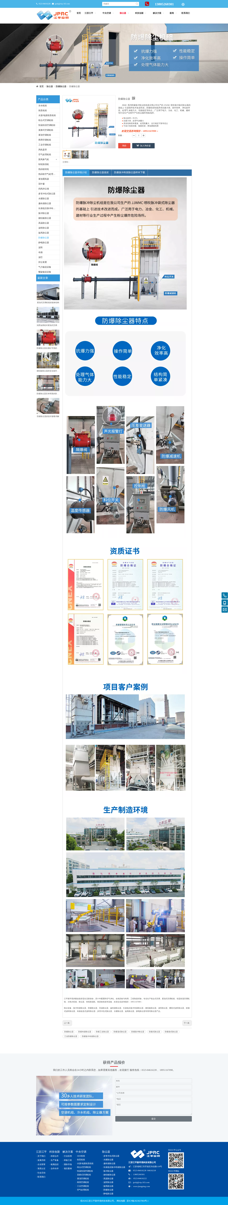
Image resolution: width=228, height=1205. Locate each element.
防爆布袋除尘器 (84, 1032)
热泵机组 (42, 110)
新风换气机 (43, 159)
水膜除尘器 (43, 198)
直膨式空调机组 (45, 130)
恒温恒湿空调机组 (46, 125)
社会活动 (41, 1173)
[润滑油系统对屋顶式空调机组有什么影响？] (48, 315)
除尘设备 (67, 1008)
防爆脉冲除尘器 (137, 1032)
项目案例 (68, 1168)
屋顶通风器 (43, 179)
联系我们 (41, 1177)
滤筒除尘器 (43, 228)
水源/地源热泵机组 (47, 115)
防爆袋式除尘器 (171, 1032)
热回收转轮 (43, 169)
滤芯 (40, 257)
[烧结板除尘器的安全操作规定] (48, 360)
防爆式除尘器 (154, 1032)
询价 (124, 146)
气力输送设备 (44, 267)
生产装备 (55, 1160)
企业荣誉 (41, 1164)
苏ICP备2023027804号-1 (137, 1201)
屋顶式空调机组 (168, 999)
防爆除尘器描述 (100, 172)
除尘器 (81, 1002)
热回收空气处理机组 (47, 174)
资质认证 (41, 1168)
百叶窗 (41, 184)
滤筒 (40, 247)
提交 (153, 1119)
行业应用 (68, 1156)
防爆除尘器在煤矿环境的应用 (48, 348)
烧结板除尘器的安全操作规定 (48, 371)
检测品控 (55, 1164)
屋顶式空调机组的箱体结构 (48, 303)
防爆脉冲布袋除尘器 (90, 1036)
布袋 (40, 252)
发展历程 (41, 1160)
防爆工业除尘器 (102, 1032)
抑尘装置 (42, 262)
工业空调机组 (44, 145)
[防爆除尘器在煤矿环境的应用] (48, 337)
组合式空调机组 (45, 120)
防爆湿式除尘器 (120, 1032)
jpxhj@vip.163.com (62, 4)
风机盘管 (42, 149)
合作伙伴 (55, 1168)
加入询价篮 (145, 146)
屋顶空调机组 (44, 135)
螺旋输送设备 (44, 272)
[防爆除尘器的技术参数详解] (48, 406)
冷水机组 (42, 105)
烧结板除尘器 (44, 218)
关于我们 (41, 1156)
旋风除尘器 (43, 233)
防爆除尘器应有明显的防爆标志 (48, 394)
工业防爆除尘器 (70, 1036)
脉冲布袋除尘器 (79, 1008)
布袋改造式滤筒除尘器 (86, 1011)
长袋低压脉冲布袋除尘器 (49, 208)
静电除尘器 (43, 242)
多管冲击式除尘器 (46, 194)
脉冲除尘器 (43, 213)
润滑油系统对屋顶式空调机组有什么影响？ (48, 325)
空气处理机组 (44, 154)
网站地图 (121, 1201)
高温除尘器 (43, 223)
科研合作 (55, 1156)
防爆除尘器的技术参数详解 (48, 416)
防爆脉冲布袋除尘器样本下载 (129, 172)
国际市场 (68, 1164)
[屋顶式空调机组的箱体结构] (48, 292)
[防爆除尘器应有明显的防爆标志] (48, 383)
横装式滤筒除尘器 (176, 1008)
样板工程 (68, 1160)
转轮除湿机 (43, 164)
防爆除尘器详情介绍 (76, 172)
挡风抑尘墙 (43, 189)
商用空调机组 (44, 140)
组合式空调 (155, 999)
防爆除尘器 (43, 238)
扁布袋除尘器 (44, 203)
